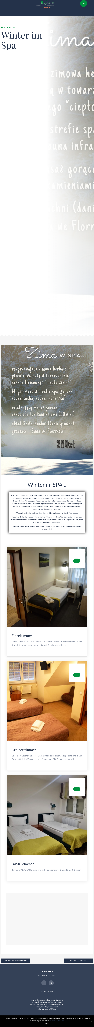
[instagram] (51, 982)
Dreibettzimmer (24, 750)
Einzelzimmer (22, 636)
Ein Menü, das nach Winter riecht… (17, 960)
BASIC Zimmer (23, 864)
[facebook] (43, 982)
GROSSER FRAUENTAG (77, 960)
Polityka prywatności (57, 1021)
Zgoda (47, 1023)
